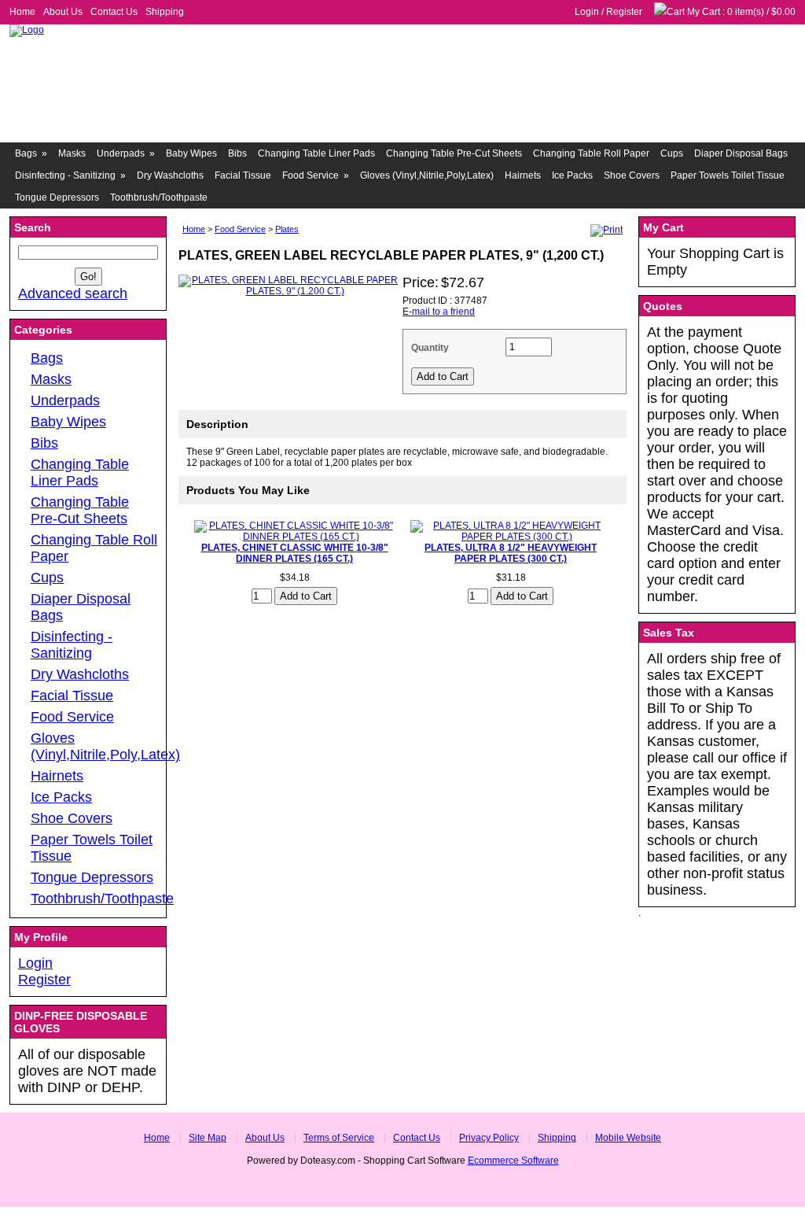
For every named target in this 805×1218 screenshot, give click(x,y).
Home (22, 11)
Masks (72, 153)
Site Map (207, 1137)
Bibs (237, 153)
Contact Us (114, 11)
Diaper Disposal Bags (741, 153)
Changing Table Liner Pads (316, 153)
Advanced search (72, 293)
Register (624, 11)
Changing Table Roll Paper (591, 153)
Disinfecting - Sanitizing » (70, 175)
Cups (671, 153)
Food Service (240, 229)
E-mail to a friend (438, 311)
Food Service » (315, 175)
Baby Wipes (191, 153)
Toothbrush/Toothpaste (159, 197)
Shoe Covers (632, 175)
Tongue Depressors (57, 197)
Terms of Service (338, 1137)
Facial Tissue (243, 175)
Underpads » (126, 153)
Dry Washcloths (170, 175)
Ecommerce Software (513, 1160)
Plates (287, 229)
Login (587, 11)
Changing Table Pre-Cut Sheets (454, 153)
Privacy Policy (489, 1137)
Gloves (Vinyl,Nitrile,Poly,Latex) (427, 175)
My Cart (703, 11)
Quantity (430, 347)
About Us (63, 11)
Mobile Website (628, 1137)
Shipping (164, 11)
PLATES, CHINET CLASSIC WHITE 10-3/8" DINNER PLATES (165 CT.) (294, 553)
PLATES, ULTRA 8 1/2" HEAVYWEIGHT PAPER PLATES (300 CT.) (511, 553)
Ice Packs (572, 175)
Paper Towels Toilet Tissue (728, 175)
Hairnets (523, 175)
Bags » (31, 153)
